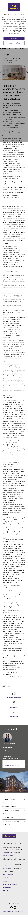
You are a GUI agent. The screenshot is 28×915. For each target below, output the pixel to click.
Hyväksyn (14, 39)
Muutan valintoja (14, 43)
